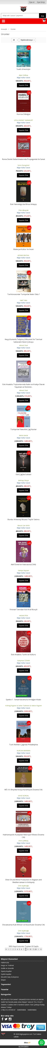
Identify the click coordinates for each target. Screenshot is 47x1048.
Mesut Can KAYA (23, 525)
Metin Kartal (23, 435)
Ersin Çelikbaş (23, 841)
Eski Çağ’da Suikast (23, 474)
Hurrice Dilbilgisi (23, 114)
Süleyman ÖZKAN (23, 661)
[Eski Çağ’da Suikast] (23, 452)
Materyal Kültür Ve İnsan (23, 249)
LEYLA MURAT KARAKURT (23, 120)
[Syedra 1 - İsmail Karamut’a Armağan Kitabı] (23, 677)
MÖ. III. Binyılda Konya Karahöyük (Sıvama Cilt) (23, 789)
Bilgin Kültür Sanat (23, 78)
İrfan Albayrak (23, 210)
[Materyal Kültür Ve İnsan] (23, 227)
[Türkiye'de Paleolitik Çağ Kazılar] (23, 407)
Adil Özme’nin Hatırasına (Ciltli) (23, 564)
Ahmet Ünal (23, 345)
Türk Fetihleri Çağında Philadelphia (23, 744)
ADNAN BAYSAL (23, 255)
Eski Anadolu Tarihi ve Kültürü (23, 654)
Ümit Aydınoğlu (23, 886)
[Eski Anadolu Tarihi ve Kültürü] (23, 632)
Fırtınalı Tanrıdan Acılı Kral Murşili (23, 609)
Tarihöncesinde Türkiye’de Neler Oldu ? (23, 294)
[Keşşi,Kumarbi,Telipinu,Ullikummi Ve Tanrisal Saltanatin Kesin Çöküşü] (23, 317)
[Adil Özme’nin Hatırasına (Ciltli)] (23, 542)
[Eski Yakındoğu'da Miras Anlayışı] (23, 182)
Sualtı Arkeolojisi (23, 69)
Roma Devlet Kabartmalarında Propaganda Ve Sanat (23, 159)
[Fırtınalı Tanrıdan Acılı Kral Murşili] (23, 587)
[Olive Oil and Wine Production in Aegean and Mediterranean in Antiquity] (23, 857)
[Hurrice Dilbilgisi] (23, 91)
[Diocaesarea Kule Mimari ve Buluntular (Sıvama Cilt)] (23, 902)
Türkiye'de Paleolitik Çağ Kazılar (23, 429)
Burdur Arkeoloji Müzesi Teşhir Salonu (23, 519)
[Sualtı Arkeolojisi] (23, 46)
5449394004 (21, 1010)
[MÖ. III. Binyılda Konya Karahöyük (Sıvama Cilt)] (23, 767)
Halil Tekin (23, 300)
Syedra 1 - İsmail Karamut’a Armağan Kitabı (23, 699)
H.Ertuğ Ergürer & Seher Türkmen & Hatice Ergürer (23, 706)
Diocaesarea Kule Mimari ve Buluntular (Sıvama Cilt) (23, 925)
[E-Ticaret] (27, 1042)
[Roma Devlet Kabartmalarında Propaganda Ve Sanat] (23, 137)
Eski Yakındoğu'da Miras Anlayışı (23, 204)
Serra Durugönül (23, 165)
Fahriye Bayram (23, 570)
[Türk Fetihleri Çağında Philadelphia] (23, 722)
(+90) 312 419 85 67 (8, 1010)
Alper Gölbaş (23, 75)
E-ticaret (20, 1042)
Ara (42, 16)
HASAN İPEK (23, 615)
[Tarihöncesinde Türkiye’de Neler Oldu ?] (23, 272)
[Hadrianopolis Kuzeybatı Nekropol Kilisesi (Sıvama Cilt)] (23, 812)
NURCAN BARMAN (23, 751)
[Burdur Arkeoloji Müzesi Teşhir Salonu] (23, 497)
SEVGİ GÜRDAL (23, 796)
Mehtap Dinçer (23, 480)
